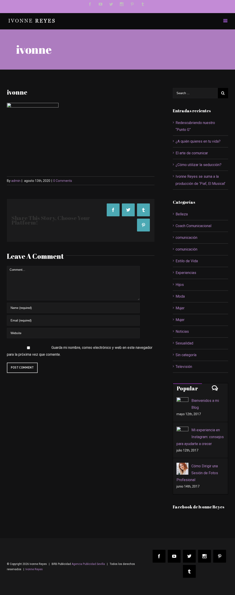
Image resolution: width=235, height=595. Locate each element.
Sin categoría (186, 355)
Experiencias (186, 273)
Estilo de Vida (187, 261)
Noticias (182, 331)
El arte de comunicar (192, 153)
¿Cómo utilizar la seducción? (198, 165)
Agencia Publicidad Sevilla (88, 564)
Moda (180, 296)
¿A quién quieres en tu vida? (198, 141)
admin (15, 181)
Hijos (180, 284)
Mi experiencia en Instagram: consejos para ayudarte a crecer (200, 437)
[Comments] (215, 388)
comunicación (186, 237)
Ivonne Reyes (34, 569)
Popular (187, 388)
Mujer (180, 308)
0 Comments (62, 181)
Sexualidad (184, 343)
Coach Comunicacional (193, 226)
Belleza (182, 214)
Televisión (184, 366)
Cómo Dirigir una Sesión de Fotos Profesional (197, 473)
